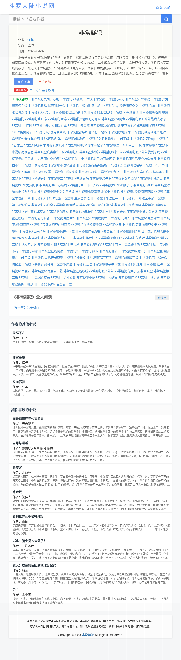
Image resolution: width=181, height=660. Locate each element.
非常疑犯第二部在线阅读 (96, 204)
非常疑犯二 (55, 178)
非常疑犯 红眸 (153, 264)
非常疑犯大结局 (107, 277)
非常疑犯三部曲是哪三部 (83, 105)
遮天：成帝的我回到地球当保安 (34, 565)
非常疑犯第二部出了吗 (83, 185)
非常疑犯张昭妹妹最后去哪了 (146, 119)
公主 (16, 589)
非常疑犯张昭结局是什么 (70, 112)
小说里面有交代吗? (47, 158)
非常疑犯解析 (88, 152)
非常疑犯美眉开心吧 (45, 99)
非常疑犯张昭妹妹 (101, 271)
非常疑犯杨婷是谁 (34, 178)
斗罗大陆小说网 (32, 5)
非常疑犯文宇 (71, 158)
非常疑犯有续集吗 (76, 178)
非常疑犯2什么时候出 (46, 198)
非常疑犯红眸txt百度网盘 (98, 158)
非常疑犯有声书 (154, 165)
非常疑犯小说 (86, 277)
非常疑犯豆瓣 (155, 237)
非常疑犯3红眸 (51, 138)
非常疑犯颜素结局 (66, 204)
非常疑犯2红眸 (143, 185)
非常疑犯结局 (112, 224)
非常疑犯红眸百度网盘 (91, 218)
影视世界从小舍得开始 (28, 516)
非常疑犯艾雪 (41, 171)
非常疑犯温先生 (100, 178)
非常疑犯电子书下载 (107, 264)
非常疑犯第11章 (36, 119)
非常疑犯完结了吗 (60, 237)
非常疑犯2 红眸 (132, 264)
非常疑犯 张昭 (88, 251)
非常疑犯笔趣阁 (150, 112)
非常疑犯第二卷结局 (53, 185)
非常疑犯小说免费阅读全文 (119, 105)
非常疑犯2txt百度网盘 (105, 125)
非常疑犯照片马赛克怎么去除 (136, 158)
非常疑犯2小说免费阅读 (49, 132)
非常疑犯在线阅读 (50, 251)
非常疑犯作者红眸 (85, 237)
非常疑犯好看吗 (75, 257)
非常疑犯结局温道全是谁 (149, 132)
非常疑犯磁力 (115, 99)
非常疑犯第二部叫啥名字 (125, 165)
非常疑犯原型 (63, 264)
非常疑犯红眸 (128, 277)
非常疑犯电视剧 (68, 244)
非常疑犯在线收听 (76, 271)
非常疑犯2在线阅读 (127, 204)
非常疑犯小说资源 (87, 191)
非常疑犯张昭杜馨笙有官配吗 (87, 132)
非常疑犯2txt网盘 (113, 119)
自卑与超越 (20, 443)
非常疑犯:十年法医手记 (138, 198)
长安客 (17, 467)
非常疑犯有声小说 (127, 271)
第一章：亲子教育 (42, 90)
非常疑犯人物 (28, 251)
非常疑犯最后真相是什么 (50, 125)
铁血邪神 (19, 381)
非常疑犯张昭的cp (142, 138)
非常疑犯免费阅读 (63, 277)
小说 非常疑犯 (145, 145)
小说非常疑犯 (110, 191)
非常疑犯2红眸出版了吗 (116, 185)
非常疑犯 (146, 271)
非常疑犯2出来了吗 (32, 231)
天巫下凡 (19, 332)
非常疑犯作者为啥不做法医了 (95, 231)
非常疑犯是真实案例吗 (37, 264)
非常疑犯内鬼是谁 (81, 211)
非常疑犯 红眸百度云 (137, 171)
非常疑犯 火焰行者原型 (47, 257)
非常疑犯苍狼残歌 (34, 165)
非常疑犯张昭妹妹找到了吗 (141, 152)
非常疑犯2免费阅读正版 (137, 191)
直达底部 (44, 82)
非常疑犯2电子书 (119, 132)
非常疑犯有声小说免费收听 (121, 244)
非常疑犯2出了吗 (110, 237)
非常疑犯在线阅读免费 (86, 224)
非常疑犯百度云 (57, 211)
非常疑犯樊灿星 (91, 244)
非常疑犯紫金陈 (79, 125)
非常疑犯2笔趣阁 (73, 138)
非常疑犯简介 (37, 237)
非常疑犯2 (71, 251)
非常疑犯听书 (33, 145)
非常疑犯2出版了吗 (125, 257)
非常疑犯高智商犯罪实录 (29, 211)
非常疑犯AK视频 (71, 99)
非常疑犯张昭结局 (99, 112)
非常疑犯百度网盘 (154, 204)
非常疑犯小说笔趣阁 (61, 165)
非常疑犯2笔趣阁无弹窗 (84, 119)
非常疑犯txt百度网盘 (146, 218)
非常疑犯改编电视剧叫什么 (46, 105)
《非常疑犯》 (69, 152)
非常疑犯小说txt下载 (61, 231)
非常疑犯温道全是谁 (76, 198)
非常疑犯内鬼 (87, 171)
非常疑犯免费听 (134, 237)
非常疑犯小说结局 (150, 178)
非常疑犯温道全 (42, 204)
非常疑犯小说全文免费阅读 (56, 191)
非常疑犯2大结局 (40, 112)
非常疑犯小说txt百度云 (34, 277)
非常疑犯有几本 (54, 145)
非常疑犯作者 (108, 251)
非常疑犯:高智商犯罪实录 (139, 224)
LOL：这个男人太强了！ (30, 540)
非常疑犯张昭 (82, 264)
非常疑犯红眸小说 (137, 99)
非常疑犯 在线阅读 (126, 112)
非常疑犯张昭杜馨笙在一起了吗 (107, 138)
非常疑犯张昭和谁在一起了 (84, 145)
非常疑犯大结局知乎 (133, 251)
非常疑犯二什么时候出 (119, 145)
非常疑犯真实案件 (46, 152)
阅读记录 (163, 7)
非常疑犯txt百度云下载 (47, 271)
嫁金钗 (17, 491)
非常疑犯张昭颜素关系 (110, 211)
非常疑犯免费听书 (110, 171)
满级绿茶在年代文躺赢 (28, 418)
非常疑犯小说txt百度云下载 (53, 284)
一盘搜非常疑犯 (94, 99)
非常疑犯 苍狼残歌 (64, 171)
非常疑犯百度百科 (63, 218)
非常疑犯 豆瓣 (47, 244)
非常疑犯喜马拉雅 (37, 218)
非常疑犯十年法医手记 (105, 198)
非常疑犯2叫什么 (110, 152)
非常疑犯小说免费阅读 (142, 211)
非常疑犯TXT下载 (99, 257)
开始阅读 (23, 82)
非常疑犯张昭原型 (124, 178)
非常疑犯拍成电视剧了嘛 (138, 125)
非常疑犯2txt (147, 105)
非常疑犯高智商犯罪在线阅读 (50, 224)
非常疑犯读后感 (149, 277)
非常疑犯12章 (57, 119)
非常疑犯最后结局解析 (91, 165)
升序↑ (162, 297)
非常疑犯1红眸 (22, 125)
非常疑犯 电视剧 (119, 218)
